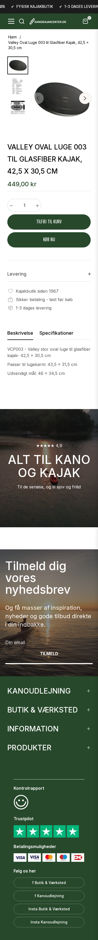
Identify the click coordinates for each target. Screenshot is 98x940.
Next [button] (85, 98)
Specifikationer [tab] (56, 333)
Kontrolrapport (29, 788)
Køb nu (49, 239)
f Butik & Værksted (49, 882)
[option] (61, 99)
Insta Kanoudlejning (49, 922)
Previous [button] (38, 98)
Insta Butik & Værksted (49, 909)
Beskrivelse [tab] (20, 333)
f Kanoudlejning (49, 895)
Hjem (12, 37)
